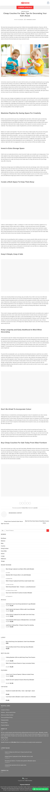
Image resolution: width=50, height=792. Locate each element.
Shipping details (4, 720)
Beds (2, 543)
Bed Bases (3, 538)
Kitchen (2, 553)
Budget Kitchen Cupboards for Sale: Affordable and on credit (19, 756)
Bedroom (3, 540)
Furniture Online (25, 11)
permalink (36, 507)
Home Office (4, 551)
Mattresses (3, 558)
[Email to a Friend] (25, 503)
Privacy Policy (4, 722)
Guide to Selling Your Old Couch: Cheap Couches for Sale (18, 752)
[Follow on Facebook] (2, 739)
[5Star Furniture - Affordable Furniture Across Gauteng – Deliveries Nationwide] (25, 3)
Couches (3, 546)
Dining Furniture (4, 548)
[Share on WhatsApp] (20, 503)
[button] (2, 2)
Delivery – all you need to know (8, 712)
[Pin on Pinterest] (27, 503)
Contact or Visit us (5, 709)
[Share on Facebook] (23, 503)
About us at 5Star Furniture (7, 715)
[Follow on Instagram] (4, 739)
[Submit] (47, 530)
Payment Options (5, 725)
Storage (3, 561)
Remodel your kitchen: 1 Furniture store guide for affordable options (20, 760)
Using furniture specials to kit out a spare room (15, 765)
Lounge (2, 556)
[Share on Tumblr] (30, 503)
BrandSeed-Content (31, 19)
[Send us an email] (7, 739)
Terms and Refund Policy (7, 717)
